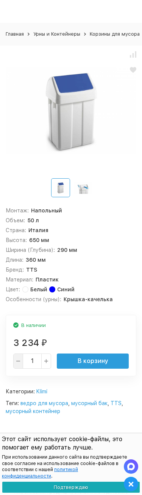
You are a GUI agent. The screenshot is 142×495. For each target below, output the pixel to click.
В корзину (93, 361)
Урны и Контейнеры (56, 34)
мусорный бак (89, 403)
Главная (15, 34)
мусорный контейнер (33, 411)
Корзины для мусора (115, 34)
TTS (116, 403)
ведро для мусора (44, 403)
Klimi (41, 391)
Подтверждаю (71, 487)
